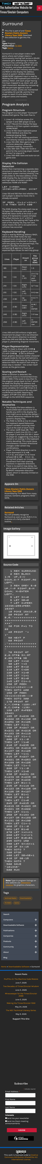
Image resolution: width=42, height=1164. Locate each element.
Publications (8, 930)
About (6, 952)
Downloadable (25, 898)
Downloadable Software (13, 925)
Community (8, 947)
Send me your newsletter (18, 1118)
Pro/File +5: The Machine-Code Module (21, 979)
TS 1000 (18, 46)
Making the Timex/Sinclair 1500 (21, 1003)
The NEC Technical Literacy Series (21, 1010)
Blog (5, 957)
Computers (8, 920)
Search (6, 914)
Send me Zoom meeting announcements (16, 1122)
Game (10, 48)
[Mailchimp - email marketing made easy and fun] (21, 1140)
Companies (8, 936)
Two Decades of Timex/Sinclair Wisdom (21, 986)
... (11, 521)
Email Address (12, 1091)
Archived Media (10, 898)
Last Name (10, 1107)
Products (7, 941)
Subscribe (21, 1130)
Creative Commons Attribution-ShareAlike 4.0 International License (21, 1157)
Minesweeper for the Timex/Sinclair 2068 (21, 994)
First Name (10, 1099)
